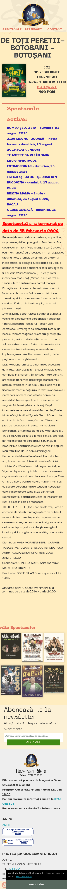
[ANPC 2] (18, 845)
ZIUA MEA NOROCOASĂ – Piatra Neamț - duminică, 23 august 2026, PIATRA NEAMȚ (32, 144)
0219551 (14, 869)
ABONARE (33, 742)
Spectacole (12, 29)
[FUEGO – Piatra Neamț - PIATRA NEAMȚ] (11, 694)
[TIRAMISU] (54, 661)
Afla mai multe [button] (24, 877)
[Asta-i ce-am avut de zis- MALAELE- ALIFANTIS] (11, 658)
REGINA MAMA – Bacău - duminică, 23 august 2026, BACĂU (28, 199)
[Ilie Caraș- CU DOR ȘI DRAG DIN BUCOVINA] (32, 661)
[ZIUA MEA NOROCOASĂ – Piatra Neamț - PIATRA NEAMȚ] (54, 692)
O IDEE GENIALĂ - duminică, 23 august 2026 (31, 212)
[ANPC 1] (18, 835)
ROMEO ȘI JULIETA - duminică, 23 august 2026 (33, 130)
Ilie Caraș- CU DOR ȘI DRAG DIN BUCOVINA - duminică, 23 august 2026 (33, 183)
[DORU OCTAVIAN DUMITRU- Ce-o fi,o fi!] (32, 696)
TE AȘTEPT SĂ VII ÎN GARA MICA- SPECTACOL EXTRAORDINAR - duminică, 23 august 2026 (31, 163)
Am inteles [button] (36, 884)
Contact (54, 29)
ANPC (6, 825)
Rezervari (33, 29)
